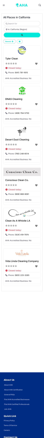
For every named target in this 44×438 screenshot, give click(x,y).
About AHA (8, 385)
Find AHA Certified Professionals (16, 404)
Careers (7, 430)
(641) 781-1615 (21, 72)
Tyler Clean (11, 58)
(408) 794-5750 (22, 113)
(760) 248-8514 (22, 153)
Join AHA (7, 409)
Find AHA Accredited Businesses (17, 399)
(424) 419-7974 (22, 234)
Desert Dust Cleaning (17, 139)
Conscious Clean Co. (17, 180)
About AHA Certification (13, 390)
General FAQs (9, 395)
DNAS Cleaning (13, 99)
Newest (8, 41)
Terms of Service (10, 425)
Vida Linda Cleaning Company (22, 261)
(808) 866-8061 (22, 194)
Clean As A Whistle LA (17, 220)
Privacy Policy (9, 420)
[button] (22, 67)
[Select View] (20, 41)
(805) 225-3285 (22, 275)
